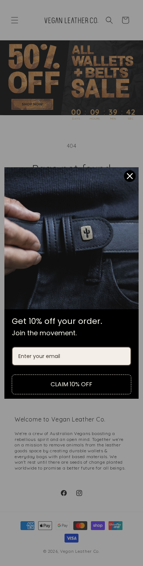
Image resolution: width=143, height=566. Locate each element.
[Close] (130, 176)
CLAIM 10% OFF (71, 384)
